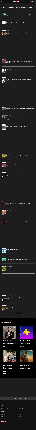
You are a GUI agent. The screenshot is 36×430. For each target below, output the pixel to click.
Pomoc (19, 405)
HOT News (3, 414)
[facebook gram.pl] (10, 398)
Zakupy (19, 414)
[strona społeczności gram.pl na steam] (25, 398)
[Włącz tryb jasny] (31, 1)
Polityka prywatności (4, 408)
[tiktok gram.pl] (5, 398)
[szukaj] (1, 1)
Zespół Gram (3, 405)
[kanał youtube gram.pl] (15, 398)
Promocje (2, 418)
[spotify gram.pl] (20, 398)
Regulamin (3, 406)
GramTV (2, 416)
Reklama (19, 406)
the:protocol (20, 416)
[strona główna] (16, 1)
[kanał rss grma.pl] (30, 398)
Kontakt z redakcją (21, 408)
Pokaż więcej (18, 312)
